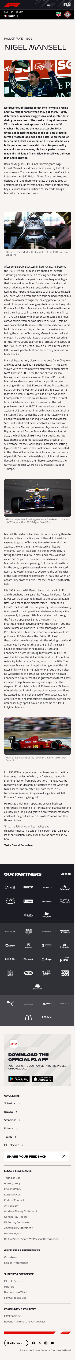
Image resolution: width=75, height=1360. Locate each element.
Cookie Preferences (16, 1263)
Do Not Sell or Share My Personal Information (31, 1239)
